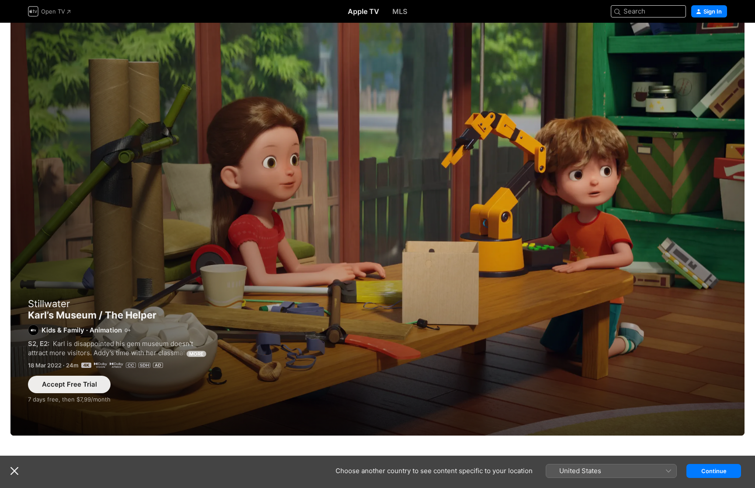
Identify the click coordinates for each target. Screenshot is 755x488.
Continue (714, 470)
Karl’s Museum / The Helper (377, 229)
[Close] (14, 471)
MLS (399, 11)
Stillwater (49, 303)
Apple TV (363, 11)
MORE (196, 354)
